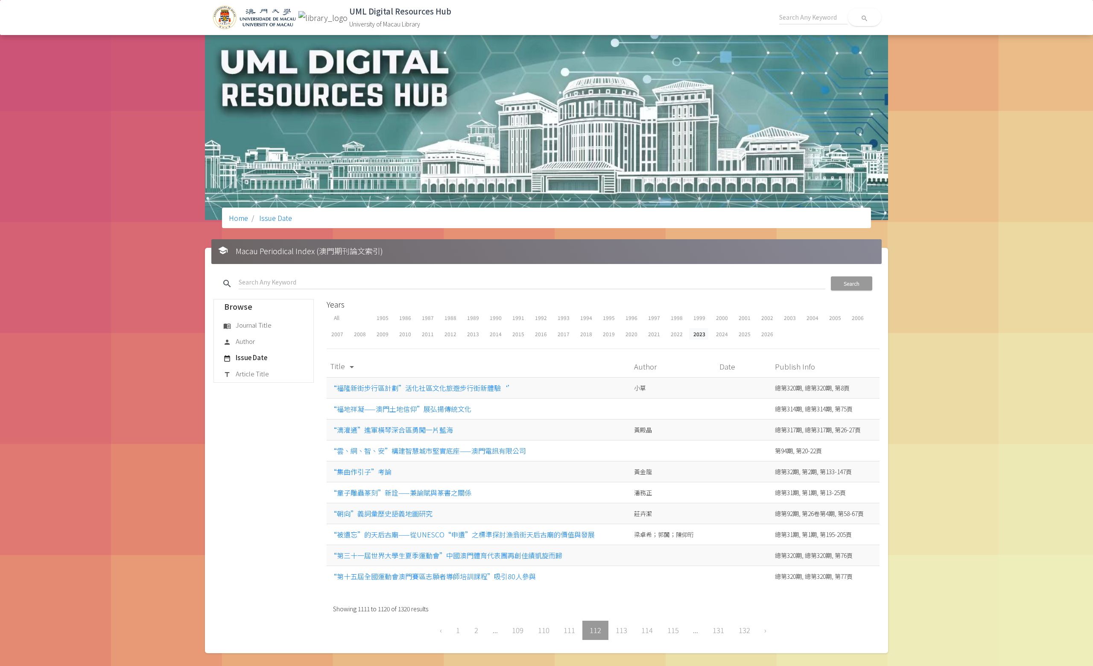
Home (238, 218)
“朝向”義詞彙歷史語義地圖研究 (381, 513)
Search (851, 283)
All (336, 317)
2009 (383, 333)
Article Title (246, 373)
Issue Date (274, 218)
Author (239, 341)
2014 (496, 333)
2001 (745, 317)
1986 (405, 317)
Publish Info (796, 366)
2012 (450, 333)
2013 (473, 333)
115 (673, 630)
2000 (722, 317)
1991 (518, 317)
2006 (858, 317)
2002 (767, 317)
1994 (586, 317)
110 (543, 630)
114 (647, 630)
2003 (790, 317)
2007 (337, 333)
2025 (745, 333)
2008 (360, 333)
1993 (564, 317)
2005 (835, 317)
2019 (609, 333)
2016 (541, 333)
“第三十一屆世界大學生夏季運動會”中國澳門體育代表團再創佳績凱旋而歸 (446, 555)
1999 (699, 317)
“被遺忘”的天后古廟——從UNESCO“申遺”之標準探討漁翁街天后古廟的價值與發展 (462, 534)
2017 (564, 333)
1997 (654, 317)
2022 (677, 333)
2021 (654, 333)
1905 (383, 317)
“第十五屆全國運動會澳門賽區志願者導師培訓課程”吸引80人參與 (433, 576)
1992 (541, 317)
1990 (496, 317)
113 (621, 630)
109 (517, 630)
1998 (677, 317)
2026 (767, 333)
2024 (722, 333)
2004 (812, 317)
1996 (631, 317)
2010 (405, 333)
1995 (609, 317)
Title (343, 366)
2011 (428, 333)
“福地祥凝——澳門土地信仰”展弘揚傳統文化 (400, 409)
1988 (450, 317)
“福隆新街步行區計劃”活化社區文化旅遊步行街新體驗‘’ (422, 388)
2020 (631, 333)
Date (728, 366)
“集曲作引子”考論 (361, 471)
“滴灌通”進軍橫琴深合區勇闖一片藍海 (391, 430)
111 (569, 630)
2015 (518, 333)
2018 (586, 333)
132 (744, 630)
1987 (428, 317)
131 (718, 630)
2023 (699, 333)
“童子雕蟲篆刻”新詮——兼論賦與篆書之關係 (400, 492)
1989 (473, 317)
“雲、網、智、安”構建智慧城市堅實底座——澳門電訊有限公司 (428, 451)
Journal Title (247, 325)
